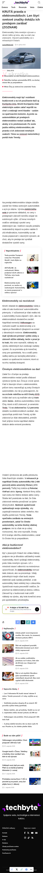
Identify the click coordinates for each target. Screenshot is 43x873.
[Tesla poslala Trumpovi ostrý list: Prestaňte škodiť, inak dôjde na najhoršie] (32, 257)
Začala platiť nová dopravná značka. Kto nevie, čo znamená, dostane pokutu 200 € (27, 635)
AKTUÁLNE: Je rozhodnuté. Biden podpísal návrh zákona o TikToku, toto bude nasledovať (14, 272)
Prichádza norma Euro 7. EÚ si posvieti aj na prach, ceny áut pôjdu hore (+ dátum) (14, 781)
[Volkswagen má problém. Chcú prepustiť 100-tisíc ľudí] (35, 742)
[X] (28, 833)
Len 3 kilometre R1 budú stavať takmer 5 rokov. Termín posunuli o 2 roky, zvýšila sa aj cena (19, 696)
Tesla (4, 408)
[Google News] (36, 833)
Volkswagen (26, 323)
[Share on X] (16, 869)
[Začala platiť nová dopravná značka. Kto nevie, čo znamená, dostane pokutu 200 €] (8, 636)
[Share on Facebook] (12, 869)
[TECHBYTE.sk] (21, 2)
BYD (37, 394)
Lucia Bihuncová (7, 45)
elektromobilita (25, 570)
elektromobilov (26, 306)
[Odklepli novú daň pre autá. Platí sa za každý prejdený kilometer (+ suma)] (35, 767)
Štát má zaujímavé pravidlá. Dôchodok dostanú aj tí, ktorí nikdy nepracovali (26, 648)
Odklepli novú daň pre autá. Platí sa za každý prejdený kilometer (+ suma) (13, 767)
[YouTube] (32, 833)
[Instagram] (25, 838)
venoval (23, 134)
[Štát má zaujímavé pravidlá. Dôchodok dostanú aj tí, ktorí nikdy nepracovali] (8, 648)
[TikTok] (28, 838)
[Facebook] (25, 833)
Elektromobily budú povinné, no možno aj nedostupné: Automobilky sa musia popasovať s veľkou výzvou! (15, 287)
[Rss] (32, 838)
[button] (4, 2)
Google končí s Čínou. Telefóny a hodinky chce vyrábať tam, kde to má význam (14, 753)
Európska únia (9, 104)
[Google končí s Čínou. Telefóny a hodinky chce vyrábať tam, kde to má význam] (35, 753)
